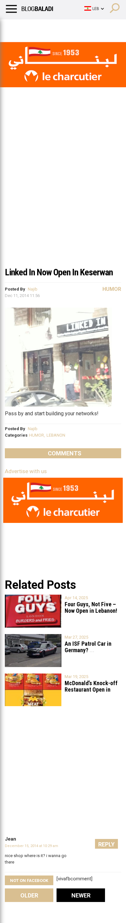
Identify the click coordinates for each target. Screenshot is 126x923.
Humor (42, 27)
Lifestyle (14, 27)
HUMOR (36, 435)
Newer (80, 895)
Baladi (88, 27)
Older (29, 895)
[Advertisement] (63, 197)
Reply (106, 844)
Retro (65, 27)
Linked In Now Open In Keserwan (59, 272)
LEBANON (56, 435)
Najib (32, 289)
